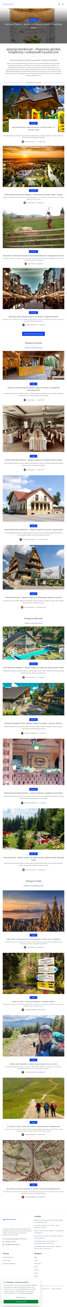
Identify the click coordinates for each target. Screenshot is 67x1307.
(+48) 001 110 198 (10, 1241)
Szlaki (33, 935)
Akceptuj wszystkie (21, 1301)
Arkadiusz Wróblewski (9, 1263)
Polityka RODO (45, 1288)
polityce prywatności (27, 1293)
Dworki (33, 384)
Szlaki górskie (34, 20)
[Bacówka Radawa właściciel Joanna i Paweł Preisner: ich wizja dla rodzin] (33, 109)
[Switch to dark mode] (59, 4)
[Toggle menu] (63, 4)
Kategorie (38, 1253)
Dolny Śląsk (37, 1263)
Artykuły (37, 1216)
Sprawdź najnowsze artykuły (33, 334)
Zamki (36, 1260)
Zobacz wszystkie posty (33, 348)
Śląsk (35, 1257)
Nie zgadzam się (21, 1297)
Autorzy (6, 1253)
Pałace (36, 1276)
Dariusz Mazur (7, 1260)
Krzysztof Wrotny (8, 1257)
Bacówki (33, 123)
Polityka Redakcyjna (56, 1288)
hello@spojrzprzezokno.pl (12, 1244)
